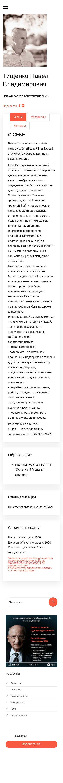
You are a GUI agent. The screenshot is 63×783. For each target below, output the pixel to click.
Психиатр (15, 689)
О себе (18, 117)
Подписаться (31, 744)
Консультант (17, 702)
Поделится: (10, 105)
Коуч (13, 708)
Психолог (15, 683)
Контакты (20, 125)
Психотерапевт (19, 715)
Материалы (38, 117)
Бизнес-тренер (18, 695)
